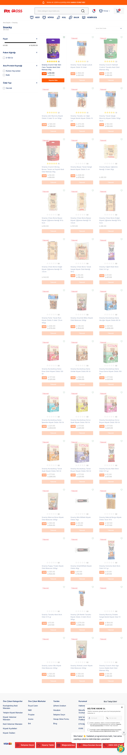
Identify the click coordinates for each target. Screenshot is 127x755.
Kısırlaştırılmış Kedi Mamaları (10, 707)
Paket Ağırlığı (9, 52)
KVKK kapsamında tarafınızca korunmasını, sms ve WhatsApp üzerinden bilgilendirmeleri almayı (105, 730)
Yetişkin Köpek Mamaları (13, 713)
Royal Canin (33, 706)
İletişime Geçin (59, 715)
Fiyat (5, 39)
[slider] (4, 42)
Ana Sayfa (6, 23)
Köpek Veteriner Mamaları (9, 718)
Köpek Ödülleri (9, 733)
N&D (30, 710)
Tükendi (82, 80)
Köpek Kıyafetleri (10, 728)
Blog (55, 723)
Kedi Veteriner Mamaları (12, 724)
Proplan (31, 715)
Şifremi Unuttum (59, 706)
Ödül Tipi (7, 83)
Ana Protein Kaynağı (12, 65)
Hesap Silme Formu (61, 719)
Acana (30, 719)
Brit (29, 723)
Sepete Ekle (53, 80)
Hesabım (56, 710)
